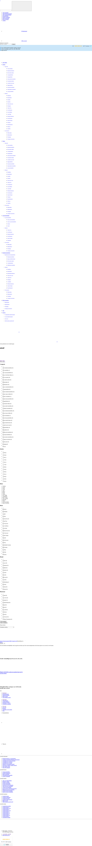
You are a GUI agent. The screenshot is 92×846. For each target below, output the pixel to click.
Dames (4, 64)
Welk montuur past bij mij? (8, 801)
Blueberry (9, 95)
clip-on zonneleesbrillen (7, 386)
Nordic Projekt (10, 238)
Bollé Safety (5, 547)
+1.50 (4, 462)
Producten (5, 692)
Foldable (4, 567)
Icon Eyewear (10, 110)
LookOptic (9, 281)
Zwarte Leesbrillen (6, 776)
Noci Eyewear (10, 118)
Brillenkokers (10, 209)
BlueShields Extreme (11, 273)
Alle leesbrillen (5, 12)
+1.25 (4, 459)
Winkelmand (24, 31)
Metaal (4, 604)
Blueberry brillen (6, 781)
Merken (6, 93)
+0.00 (4, 452)
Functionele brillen (11, 81)
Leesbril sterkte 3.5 (6, 812)
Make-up (4, 577)
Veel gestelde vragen (7, 697)
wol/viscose (5, 616)
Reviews (4, 708)
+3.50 (4, 474)
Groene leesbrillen (6, 771)
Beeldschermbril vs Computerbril (9, 758)
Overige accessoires (11, 139)
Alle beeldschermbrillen (7, 13)
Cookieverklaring (6, 701)
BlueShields (10, 174)
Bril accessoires (6, 19)
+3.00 (4, 471)
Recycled (4, 609)
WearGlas (9, 240)
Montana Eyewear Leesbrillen (8, 789)
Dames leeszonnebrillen (7, 398)
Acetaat (4, 595)
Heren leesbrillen (6, 18)
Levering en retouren (7, 704)
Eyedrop (9, 101)
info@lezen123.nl (6, 835)
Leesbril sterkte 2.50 (7, 810)
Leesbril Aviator (6, 796)
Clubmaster (5, 565)
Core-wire (5, 597)
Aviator (4, 560)
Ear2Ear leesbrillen (6, 782)
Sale (3, 310)
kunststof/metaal (6, 602)
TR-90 (4, 612)
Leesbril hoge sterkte (7, 806)
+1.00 (4, 457)
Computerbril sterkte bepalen (10, 314)
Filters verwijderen (4, 622)
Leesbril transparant (6, 773)
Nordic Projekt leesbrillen (8, 790)
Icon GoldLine (5, 525)
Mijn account (24, 40)
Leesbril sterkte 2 (6, 809)
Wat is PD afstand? (6, 767)
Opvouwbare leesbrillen (12, 89)
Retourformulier (6, 694)
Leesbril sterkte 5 (6, 816)
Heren (4, 141)
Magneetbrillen (10, 85)
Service (4, 312)
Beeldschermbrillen (11, 70)
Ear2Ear (9, 99)
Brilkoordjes (10, 207)
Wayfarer (4, 589)
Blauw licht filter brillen (7, 375)
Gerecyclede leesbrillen (12, 79)
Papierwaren (5, 441)
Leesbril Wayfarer (6, 798)
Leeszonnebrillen (10, 91)
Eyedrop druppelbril (6, 784)
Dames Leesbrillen (6, 17)
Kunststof (4, 600)
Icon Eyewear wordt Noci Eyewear (10, 788)
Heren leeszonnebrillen (7, 417)
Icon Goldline (10, 112)
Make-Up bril (5, 800)
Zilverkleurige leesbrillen (7, 775)
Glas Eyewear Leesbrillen (8, 786)
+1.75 (4, 464)
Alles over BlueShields (7, 780)
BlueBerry (9, 172)
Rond (4, 584)
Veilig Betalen (5, 700)
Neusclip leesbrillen (11, 87)
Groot (4, 572)
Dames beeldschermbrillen (8, 391)
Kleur (1, 483)
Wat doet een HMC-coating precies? (10, 765)
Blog (3, 710)
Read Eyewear (10, 124)
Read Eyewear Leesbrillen (8, 791)
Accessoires (7, 130)
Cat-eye (4, 563)
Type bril (6, 66)
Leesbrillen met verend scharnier (9, 760)
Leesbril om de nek (11, 83)
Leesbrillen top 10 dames (7, 761)
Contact (4, 20)
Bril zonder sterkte (11, 72)
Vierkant (4, 586)
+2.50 (4, 469)
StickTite (9, 128)
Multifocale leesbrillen (11, 265)
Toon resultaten (3, 621)
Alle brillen (5, 62)
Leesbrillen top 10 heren (7, 763)
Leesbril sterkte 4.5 (6, 815)
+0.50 (4, 455)
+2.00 (4, 467)
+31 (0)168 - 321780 (7, 834)
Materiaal (2, 591)
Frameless (4, 570)
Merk (1, 505)
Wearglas (9, 279)
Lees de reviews (3, 673)
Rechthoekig (5, 582)
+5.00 (4, 481)
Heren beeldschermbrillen (8, 410)
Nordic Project (10, 120)
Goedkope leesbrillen (7, 408)
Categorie (2, 364)
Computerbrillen (10, 151)
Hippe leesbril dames (7, 420)
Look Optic (9, 114)
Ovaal (4, 579)
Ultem (4, 614)
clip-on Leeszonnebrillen (12, 221)
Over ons (6, 318)
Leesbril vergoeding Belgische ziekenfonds (11, 759)
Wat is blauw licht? (6, 766)
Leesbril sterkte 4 (6, 814)
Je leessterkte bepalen (9, 316)
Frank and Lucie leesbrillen (8, 785)
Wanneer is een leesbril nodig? (9, 764)
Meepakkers (5, 429)
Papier (4, 607)
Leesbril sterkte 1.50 (7, 808)
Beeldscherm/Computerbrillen (10, 254)
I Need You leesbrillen (7, 787)
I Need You (9, 108)
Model (1, 557)
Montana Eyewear (11, 116)
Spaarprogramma (6, 695)
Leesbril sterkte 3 (6, 811)
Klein (4, 574)
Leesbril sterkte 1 (6, 807)
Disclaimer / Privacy (7, 703)
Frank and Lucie (10, 180)
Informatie (5, 699)
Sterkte (2, 449)
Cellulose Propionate (7, 619)
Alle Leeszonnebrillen (7, 14)
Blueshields (10, 97)
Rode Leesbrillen (6, 774)
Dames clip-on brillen (7, 394)
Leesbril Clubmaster (6, 797)
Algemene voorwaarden (7, 709)
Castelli (4, 513)
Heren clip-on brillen (7, 413)
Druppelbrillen (5, 16)
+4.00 (4, 476)
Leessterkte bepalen (6, 817)
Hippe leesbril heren (6, 422)
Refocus (9, 126)
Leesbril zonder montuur (7, 799)
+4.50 (4, 478)
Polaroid (9, 122)
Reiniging (9, 137)
